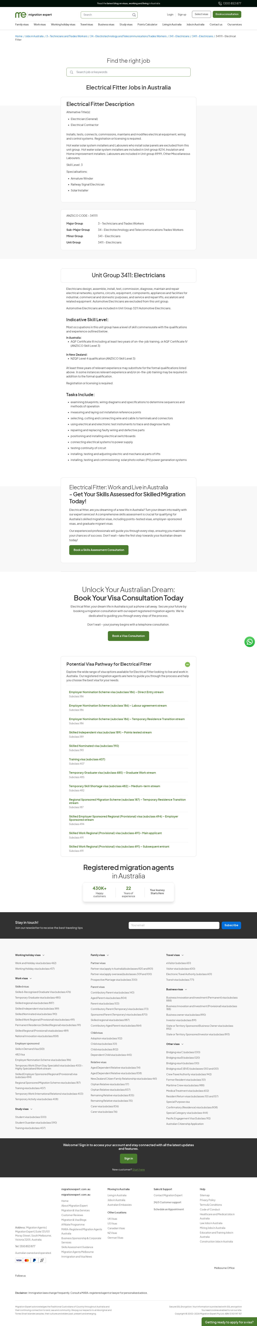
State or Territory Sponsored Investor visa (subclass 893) (198, 1034)
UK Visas (112, 1219)
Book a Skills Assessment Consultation (99, 550)
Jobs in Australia (195, 24)
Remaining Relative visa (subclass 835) (112, 1095)
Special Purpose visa (178, 1102)
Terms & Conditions (211, 1205)
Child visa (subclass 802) (104, 1049)
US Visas (112, 1224)
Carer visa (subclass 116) (104, 1112)
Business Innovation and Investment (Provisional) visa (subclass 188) (201, 1008)
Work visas (40, 24)
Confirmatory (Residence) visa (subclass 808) (192, 1107)
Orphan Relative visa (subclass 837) (110, 1090)
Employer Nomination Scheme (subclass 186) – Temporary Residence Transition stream (127, 719)
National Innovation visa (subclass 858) (37, 1036)
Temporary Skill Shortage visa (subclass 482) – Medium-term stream (114, 786)
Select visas (201, 14)
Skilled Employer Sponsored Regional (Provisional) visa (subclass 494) (46, 1076)
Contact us (216, 24)
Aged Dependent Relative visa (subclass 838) (116, 1073)
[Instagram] (18, 1284)
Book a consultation (227, 14)
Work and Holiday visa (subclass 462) (35, 963)
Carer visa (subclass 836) (105, 1106)
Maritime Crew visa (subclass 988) (185, 1085)
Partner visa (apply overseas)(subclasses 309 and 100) (121, 974)
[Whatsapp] (52, 1284)
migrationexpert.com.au (75, 1189)
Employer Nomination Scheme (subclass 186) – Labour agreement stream (118, 705)
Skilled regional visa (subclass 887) (34, 1003)
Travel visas (86, 24)
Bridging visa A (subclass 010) (182, 1063)
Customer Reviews (72, 1215)
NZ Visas (112, 1233)
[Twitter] (35, 1284)
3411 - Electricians (202, 36)
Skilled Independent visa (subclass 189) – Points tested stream (110, 732)
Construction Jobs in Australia (216, 1242)
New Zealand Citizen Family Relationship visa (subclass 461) (124, 1079)
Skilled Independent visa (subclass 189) (37, 1009)
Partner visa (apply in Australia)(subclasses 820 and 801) (122, 969)
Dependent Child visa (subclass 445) (111, 1055)
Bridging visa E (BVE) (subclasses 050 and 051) (192, 1069)
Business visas (106, 24)
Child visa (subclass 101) (104, 1044)
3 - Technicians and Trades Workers (67, 36)
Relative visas (98, 1062)
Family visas (22, 24)
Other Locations (117, 1212)
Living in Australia (171, 24)
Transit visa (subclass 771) (180, 980)
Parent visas (98, 987)
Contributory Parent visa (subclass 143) (112, 993)
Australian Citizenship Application (185, 1124)
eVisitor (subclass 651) (178, 963)
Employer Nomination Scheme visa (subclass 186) (43, 1060)
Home (19, 36)
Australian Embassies (120, 1205)
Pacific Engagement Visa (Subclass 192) (188, 1118)
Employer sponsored (27, 1043)
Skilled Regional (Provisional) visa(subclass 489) (42, 1031)
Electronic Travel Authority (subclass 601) (189, 974)
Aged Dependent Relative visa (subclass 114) (115, 1068)
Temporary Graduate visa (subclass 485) (38, 998)
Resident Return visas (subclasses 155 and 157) (192, 1096)
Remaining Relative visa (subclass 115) (112, 1101)
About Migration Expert (74, 1206)
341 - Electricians (179, 36)
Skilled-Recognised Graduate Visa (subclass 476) (43, 992)
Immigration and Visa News (76, 1257)
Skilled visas (22, 987)
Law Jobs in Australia (211, 1223)
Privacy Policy (208, 1200)
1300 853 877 (232, 3)
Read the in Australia (128, 3)
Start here (138, 1169)
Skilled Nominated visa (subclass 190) (94, 746)
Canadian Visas (116, 1228)
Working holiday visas (63, 24)
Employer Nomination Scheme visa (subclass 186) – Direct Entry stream (116, 692)
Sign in (128, 1158)
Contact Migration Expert (168, 1195)
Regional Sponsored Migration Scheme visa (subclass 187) (48, 1083)
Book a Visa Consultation (128, 636)
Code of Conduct (210, 1209)
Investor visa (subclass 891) (181, 1020)
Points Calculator (147, 24)
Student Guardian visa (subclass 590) (36, 1123)
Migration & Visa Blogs (73, 1220)
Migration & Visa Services (75, 1210)
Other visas (173, 1044)
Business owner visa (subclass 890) (186, 1015)
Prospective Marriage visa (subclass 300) (114, 980)
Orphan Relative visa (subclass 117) (110, 1084)
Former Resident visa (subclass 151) (186, 1080)
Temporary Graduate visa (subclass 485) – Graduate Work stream (112, 772)
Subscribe (231, 925)
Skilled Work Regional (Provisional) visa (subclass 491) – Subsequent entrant (119, 846)
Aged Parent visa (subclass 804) (109, 998)
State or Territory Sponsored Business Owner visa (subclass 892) (199, 1027)
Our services (234, 24)
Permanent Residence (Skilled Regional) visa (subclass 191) (48, 1025)
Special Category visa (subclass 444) (187, 1113)
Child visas (97, 1033)
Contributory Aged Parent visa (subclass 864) (116, 1026)
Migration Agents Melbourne (77, 1252)
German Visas (115, 1238)
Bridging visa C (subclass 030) (183, 1052)
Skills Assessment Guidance (77, 1247)
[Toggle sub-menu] (44, 955)
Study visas (126, 24)
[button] (247, 1302)
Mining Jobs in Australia (212, 1228)
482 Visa (20, 1055)
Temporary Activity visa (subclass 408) (36, 1099)
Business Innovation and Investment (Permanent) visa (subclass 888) (202, 999)
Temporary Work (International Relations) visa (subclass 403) (49, 1094)
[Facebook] (27, 1284)
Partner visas (98, 963)
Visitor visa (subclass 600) (180, 969)
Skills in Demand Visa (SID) (29, 1049)
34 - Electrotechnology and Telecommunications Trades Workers (128, 36)
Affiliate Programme (73, 1225)
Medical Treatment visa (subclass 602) (187, 1091)
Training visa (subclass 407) (87, 759)
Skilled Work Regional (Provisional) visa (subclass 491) (45, 1020)
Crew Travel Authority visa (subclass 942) (189, 1074)
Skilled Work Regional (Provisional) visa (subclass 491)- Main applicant (115, 833)
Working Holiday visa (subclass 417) (35, 969)
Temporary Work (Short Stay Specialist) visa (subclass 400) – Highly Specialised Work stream (49, 1067)
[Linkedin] (43, 1284)
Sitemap (205, 1195)
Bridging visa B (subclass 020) (183, 1058)
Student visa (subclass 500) (30, 1117)
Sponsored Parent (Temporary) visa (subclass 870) (119, 1015)
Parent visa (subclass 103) (105, 1004)
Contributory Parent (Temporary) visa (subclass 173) (119, 1009)
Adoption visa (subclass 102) (106, 1038)
